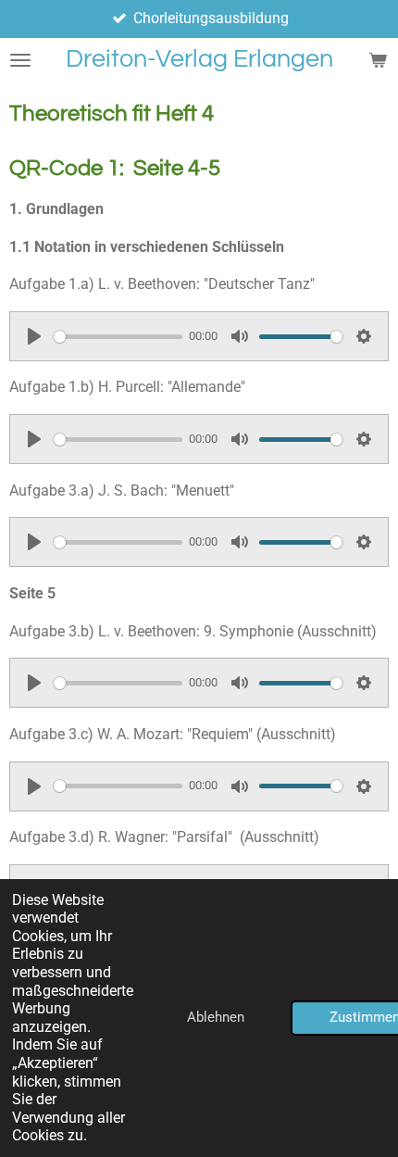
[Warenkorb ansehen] (377, 60)
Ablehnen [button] (215, 1017)
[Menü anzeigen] (20, 60)
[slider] (118, 337)
